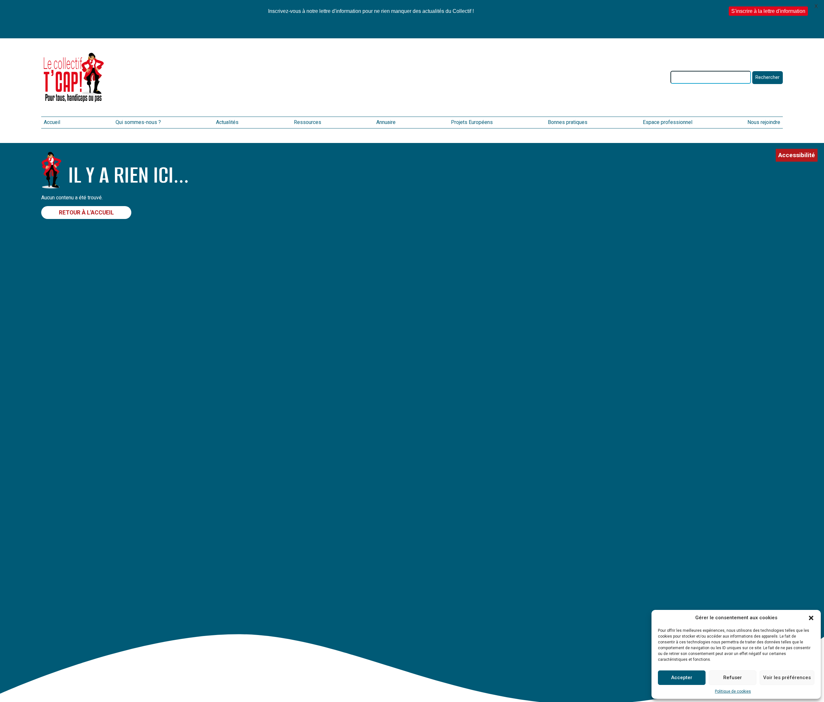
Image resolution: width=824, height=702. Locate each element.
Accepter (681, 677)
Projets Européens (472, 122)
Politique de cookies (733, 691)
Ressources (307, 122)
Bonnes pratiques (567, 122)
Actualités (227, 122)
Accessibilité (796, 155)
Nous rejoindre (763, 122)
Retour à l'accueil (86, 212)
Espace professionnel (667, 122)
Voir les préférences (787, 677)
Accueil (52, 122)
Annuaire (386, 122)
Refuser (732, 677)
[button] (811, 618)
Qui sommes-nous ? (138, 122)
